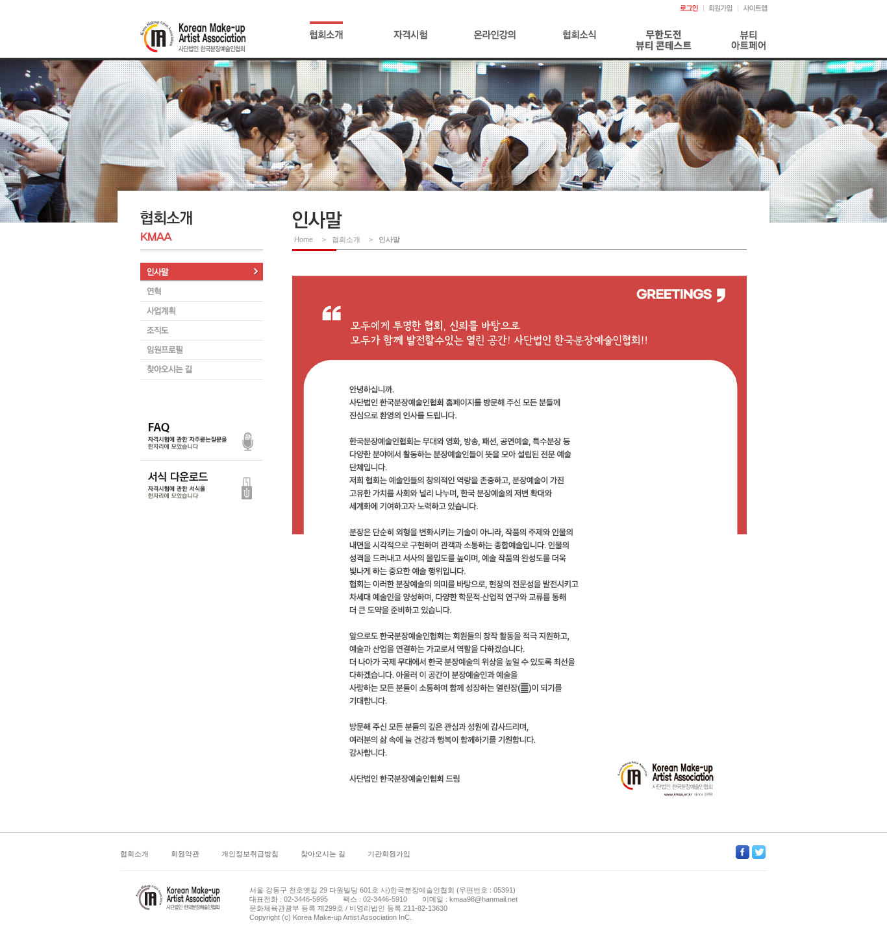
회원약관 (185, 854)
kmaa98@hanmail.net (483, 899)
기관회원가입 (389, 854)
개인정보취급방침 (250, 854)
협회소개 (134, 854)
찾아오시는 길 (323, 854)
